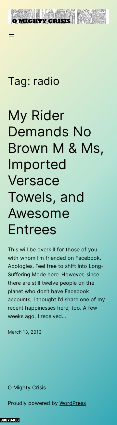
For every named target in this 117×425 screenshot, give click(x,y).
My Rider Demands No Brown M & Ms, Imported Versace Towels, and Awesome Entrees (56, 172)
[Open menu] (12, 36)
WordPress (72, 403)
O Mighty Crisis (27, 387)
